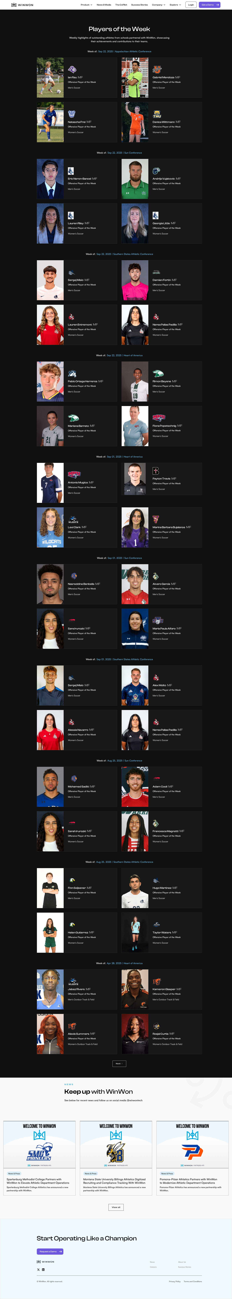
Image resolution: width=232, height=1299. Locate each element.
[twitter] (38, 1269)
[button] (87, 5)
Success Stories (139, 5)
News (152, 1262)
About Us (182, 1262)
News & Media (104, 5)
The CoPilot (121, 5)
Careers (153, 1267)
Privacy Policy (175, 1281)
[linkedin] (43, 1269)
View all (116, 1207)
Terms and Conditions (193, 1281)
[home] (22, 5)
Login (191, 5)
